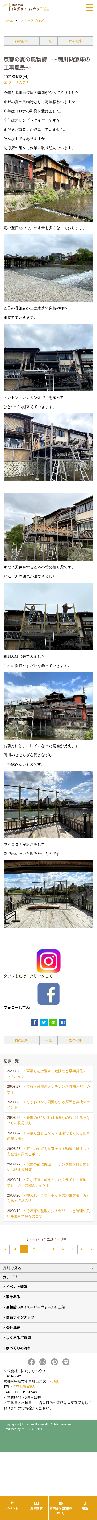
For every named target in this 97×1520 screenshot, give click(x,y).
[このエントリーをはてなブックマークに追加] (62, 1022)
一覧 (48, 41)
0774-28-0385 (24, 1387)
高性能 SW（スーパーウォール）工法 (35, 1306)
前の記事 (21, 41)
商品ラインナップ (20, 1317)
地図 (55, 1381)
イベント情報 (16, 1286)
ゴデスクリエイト (34, 1429)
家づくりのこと (17, 82)
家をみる (13, 1296)
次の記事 (75, 41)
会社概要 (13, 1327)
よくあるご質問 (18, 1337)
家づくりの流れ (18, 1347)
